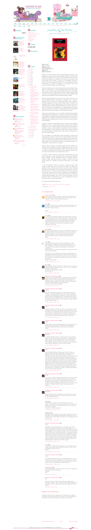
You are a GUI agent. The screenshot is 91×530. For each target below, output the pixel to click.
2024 (19, 26)
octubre (32, 127)
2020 (65, 24)
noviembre (32, 126)
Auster (49, 186)
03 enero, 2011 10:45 (51, 487)
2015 (45, 24)
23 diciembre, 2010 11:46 (52, 370)
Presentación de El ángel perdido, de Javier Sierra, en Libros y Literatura (22, 65)
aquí (60, 181)
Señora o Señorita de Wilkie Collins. (19, 137)
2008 (15, 24)
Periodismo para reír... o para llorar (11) (34, 105)
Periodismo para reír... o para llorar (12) (34, 93)
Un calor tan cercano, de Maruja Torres (22, 85)
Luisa (46, 444)
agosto (31, 130)
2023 (15, 26)
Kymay (47, 229)
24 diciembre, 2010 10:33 (52, 409)
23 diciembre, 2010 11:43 (52, 345)
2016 (49, 24)
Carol (46, 215)
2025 (24, 26)
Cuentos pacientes (32, 36)
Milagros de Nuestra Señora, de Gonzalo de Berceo (34, 99)
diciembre (32, 85)
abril (31, 137)
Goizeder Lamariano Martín (52, 288)
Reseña (53, 186)
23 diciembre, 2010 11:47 (52, 387)
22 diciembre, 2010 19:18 (52, 285)
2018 (57, 24)
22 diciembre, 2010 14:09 (52, 226)
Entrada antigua (73, 521)
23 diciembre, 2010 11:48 (52, 398)
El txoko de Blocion (32, 35)
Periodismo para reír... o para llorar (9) (34, 117)
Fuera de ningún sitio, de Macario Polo (34, 107)
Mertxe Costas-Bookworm (52, 276)
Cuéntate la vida (33, 527)
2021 (70, 24)
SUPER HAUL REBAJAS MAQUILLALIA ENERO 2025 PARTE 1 (19, 132)
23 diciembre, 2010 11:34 (52, 317)
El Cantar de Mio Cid (21, 78)
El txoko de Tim (31, 32)
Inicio (61, 521)
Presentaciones (31, 39)
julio (31, 132)
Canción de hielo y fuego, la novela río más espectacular (22, 100)
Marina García (48, 195)
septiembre (32, 129)
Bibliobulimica (48, 467)
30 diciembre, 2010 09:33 (52, 464)
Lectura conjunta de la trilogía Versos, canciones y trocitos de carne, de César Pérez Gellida (19, 108)
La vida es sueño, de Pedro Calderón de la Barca (35, 110)
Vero (46, 204)
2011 (28, 24)
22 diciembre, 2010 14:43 (52, 238)
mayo (31, 135)
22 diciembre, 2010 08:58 (52, 200)
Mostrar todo (24, 145)
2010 (24, 24)
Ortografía (30, 40)
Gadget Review (58, 527)
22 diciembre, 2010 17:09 (52, 261)
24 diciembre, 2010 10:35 (52, 419)
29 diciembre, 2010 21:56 (52, 451)
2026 (29, 26)
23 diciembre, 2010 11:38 (52, 329)
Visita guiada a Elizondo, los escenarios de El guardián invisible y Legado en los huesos (19, 72)
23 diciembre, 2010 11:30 (52, 302)
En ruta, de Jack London (33, 88)
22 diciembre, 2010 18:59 (52, 272)
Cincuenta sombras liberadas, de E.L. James (22, 50)
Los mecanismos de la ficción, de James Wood (34, 123)
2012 (32, 24)
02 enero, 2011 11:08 (51, 474)
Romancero (32, 114)
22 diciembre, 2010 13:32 (52, 212)
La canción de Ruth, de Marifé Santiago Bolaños (35, 95)
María (46, 264)
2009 (19, 24)
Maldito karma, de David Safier (22, 56)
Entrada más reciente (48, 521)
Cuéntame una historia (20, 140)
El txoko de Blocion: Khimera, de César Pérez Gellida (21, 43)
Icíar (46, 241)
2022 (74, 24)
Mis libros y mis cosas (19, 123)
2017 (53, 24)
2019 (61, 24)
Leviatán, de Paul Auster (33, 102)
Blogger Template (50, 527)
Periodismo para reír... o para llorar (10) (34, 113)
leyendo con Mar (18, 135)
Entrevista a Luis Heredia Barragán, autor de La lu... (34, 119)
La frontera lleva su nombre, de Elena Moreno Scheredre (22, 93)
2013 (36, 24)
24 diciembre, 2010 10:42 (52, 441)
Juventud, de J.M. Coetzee (33, 90)
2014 (40, 24)
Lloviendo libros (18, 118)
